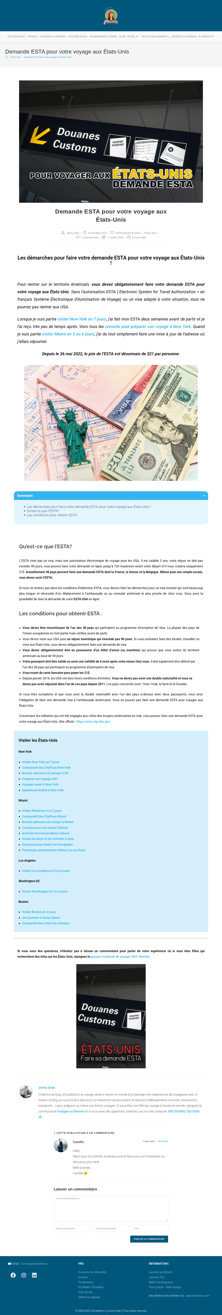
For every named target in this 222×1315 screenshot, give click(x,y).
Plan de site (85, 1292)
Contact (83, 1277)
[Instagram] (23, 1275)
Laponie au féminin (160, 1272)
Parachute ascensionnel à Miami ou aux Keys (53, 850)
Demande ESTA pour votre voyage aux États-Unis (47, 57)
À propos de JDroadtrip (92, 1272)
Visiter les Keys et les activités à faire (48, 839)
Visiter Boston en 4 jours (39, 912)
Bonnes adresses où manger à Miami (48, 822)
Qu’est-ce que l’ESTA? (43, 511)
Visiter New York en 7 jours (40, 762)
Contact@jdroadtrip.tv (34, 1263)
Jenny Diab (72, 233)
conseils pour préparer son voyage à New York (148, 326)
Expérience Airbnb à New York (43, 790)
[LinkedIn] (34, 1275)
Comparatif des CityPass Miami (44, 816)
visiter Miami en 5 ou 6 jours (68, 334)
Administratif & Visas (128, 233)
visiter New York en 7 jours (82, 319)
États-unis (150, 233)
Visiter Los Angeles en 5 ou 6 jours (46, 871)
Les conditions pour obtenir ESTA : (53, 515)
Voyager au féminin (70, 1111)
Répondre (163, 1141)
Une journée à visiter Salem (41, 917)
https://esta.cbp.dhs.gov (93, 721)
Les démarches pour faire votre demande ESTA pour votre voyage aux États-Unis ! (89, 506)
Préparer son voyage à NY (40, 779)
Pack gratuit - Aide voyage (165, 1287)
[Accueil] (6, 57)
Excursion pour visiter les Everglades (47, 844)
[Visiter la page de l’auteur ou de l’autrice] (26, 1091)
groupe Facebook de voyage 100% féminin (120, 956)
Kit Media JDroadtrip (91, 1287)
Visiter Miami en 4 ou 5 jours (42, 810)
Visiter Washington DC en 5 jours (45, 891)
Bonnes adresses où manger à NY (45, 773)
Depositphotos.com (197, 1295)
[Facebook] (13, 1275)
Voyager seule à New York (40, 784)
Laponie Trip (156, 1277)
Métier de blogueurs (161, 1282)
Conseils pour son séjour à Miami (45, 827)
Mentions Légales (89, 1297)
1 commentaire (90, 237)
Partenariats (85, 1282)
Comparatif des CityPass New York (46, 767)
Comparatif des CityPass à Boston (46, 923)
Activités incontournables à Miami (46, 833)
